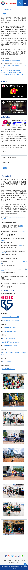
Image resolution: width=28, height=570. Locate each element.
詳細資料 (21, 226)
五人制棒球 (6, 9)
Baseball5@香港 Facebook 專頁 (10, 317)
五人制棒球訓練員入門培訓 (9, 327)
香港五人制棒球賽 (6, 362)
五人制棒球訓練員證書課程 (9, 331)
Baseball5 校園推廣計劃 (8, 338)
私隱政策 (5, 560)
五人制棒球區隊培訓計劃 (8, 369)
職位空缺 (17, 560)
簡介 (11, 9)
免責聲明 (11, 560)
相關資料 (5, 168)
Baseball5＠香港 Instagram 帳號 (10, 320)
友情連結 (23, 560)
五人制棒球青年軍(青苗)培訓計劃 (10, 342)
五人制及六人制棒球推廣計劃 (9, 345)
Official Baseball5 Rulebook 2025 (12, 70)
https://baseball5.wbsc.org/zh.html (10, 60)
